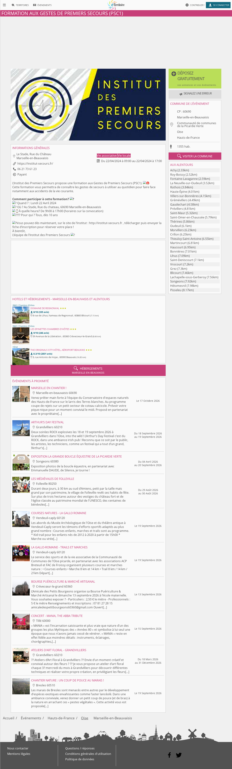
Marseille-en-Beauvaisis (193, 117)
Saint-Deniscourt (181, 260)
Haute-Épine (178, 192)
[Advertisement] (116, 41)
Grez (173, 269)
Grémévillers (179, 200)
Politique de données (79, 759)
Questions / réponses (80, 748)
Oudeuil (175, 226)
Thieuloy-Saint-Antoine (185, 239)
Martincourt (178, 243)
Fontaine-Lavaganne (184, 179)
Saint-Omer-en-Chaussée (187, 217)
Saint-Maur (177, 213)
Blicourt (175, 273)
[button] (195, 78)
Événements (31, 718)
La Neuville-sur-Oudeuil (186, 183)
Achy (173, 170)
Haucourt (176, 247)
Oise (180, 132)
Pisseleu (175, 290)
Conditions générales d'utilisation (88, 754)
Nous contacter (17, 748)
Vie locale (124, 156)
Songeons (177, 281)
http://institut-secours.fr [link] (105, 223)
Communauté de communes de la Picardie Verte (196, 124)
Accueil (8, 718)
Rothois (175, 187)
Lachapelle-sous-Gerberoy (188, 277)
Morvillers (177, 230)
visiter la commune (194, 156)
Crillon (174, 234)
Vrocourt (176, 264)
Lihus (173, 256)
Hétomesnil (178, 286)
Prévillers (176, 209)
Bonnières (177, 251)
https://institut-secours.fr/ (35, 164)
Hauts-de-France (188, 138)
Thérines (176, 222)
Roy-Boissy (177, 175)
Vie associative (107, 156)
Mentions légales (18, 754)
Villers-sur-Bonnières (184, 196)
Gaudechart (178, 204)
